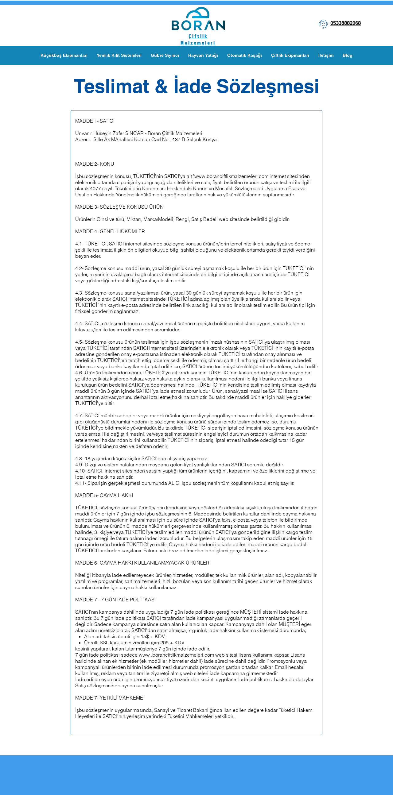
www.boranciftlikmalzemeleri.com (231, 176)
